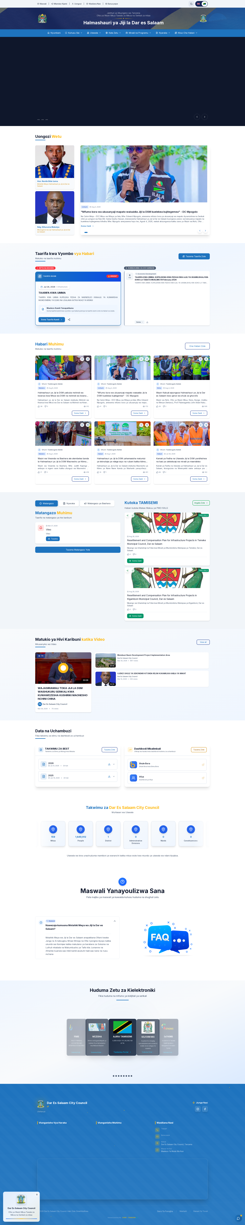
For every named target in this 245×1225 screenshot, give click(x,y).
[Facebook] (205, 1109)
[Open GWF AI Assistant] (238, 1218)
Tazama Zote (109, 750)
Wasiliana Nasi (95, 4)
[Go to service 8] (132, 1076)
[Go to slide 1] (38, 119)
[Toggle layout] (37, 1193)
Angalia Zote (199, 503)
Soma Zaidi (86, 226)
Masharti (183, 1211)
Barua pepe (113, 4)
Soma (138, 322)
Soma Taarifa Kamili (50, 319)
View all (203, 642)
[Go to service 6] (125, 1076)
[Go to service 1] (112, 1076)
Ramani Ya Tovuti (200, 1211)
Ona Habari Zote (197, 346)
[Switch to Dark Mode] (191, 4)
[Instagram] (198, 1109)
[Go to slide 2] (42, 119)
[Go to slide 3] (46, 119)
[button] (77, 937)
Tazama (54, 539)
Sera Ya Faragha (165, 1211)
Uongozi (78, 4)
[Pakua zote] (109, 764)
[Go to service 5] (122, 1076)
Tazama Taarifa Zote (196, 256)
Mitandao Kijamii (60, 4)
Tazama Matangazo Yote (78, 549)
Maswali (43, 4)
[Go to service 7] (129, 1076)
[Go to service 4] (120, 1076)
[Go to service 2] (115, 1076)
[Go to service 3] (117, 1076)
